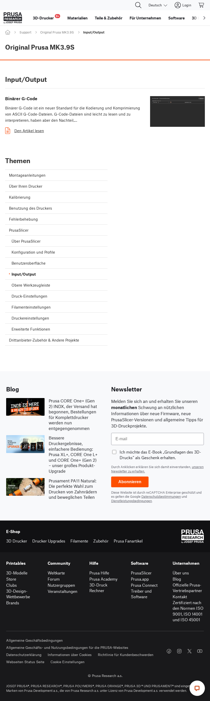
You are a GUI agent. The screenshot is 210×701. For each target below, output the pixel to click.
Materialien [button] (77, 18)
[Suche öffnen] (138, 5)
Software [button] (176, 18)
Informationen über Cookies (70, 654)
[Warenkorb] (201, 5)
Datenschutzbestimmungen (161, 496)
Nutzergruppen (61, 585)
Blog (177, 578)
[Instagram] (179, 651)
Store (11, 578)
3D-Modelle (16, 572)
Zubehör (101, 540)
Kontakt (180, 596)
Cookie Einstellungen (67, 662)
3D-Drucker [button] (46, 17)
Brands (12, 602)
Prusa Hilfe (99, 572)
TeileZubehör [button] (108, 18)
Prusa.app (140, 578)
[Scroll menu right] (204, 18)
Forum (54, 578)
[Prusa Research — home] (13, 18)
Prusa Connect (144, 585)
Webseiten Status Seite (25, 662)
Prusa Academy (103, 578)
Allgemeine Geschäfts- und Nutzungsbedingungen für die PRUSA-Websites (67, 647)
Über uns (181, 572)
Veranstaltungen (62, 591)
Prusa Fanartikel (128, 540)
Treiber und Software (141, 594)
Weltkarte (56, 572)
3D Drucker (16, 540)
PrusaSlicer (141, 572)
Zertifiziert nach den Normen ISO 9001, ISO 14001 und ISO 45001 (188, 611)
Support (25, 32)
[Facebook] (169, 651)
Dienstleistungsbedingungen (131, 501)
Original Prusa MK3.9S (57, 32)
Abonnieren (129, 482)
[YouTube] (200, 651)
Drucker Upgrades (48, 540)
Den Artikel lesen (29, 130)
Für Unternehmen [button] (145, 18)
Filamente (79, 540)
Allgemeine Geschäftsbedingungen (34, 640)
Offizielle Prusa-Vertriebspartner (187, 587)
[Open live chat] (197, 688)
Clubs (11, 585)
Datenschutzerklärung (23, 654)
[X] (189, 651)
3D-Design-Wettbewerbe (18, 594)
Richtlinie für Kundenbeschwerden (125, 654)
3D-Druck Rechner (98, 587)
